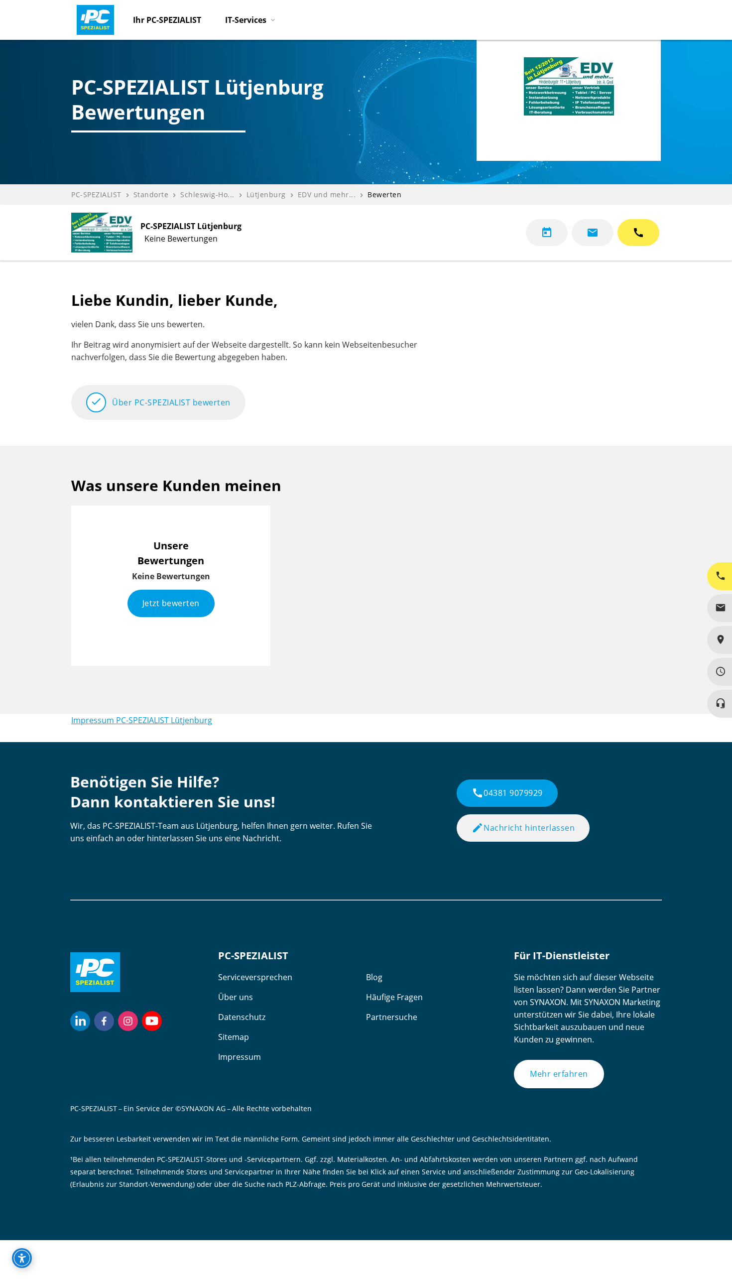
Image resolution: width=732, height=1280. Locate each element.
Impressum (239, 1056)
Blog (374, 977)
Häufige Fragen (394, 997)
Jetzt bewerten (171, 603)
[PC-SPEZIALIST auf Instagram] (128, 1021)
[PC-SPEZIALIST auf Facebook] (104, 1021)
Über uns (235, 997)
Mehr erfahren (559, 1073)
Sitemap (233, 1036)
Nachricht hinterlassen (523, 828)
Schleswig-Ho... (207, 194)
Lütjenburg (266, 194)
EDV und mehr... (327, 194)
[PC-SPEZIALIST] (91, 17)
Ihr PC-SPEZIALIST (167, 19)
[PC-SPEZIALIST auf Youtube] (152, 1021)
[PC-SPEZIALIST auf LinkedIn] (80, 1021)
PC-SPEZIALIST (96, 194)
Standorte (151, 194)
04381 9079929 (507, 793)
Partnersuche (391, 1017)
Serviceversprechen (255, 977)
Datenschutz (241, 1017)
